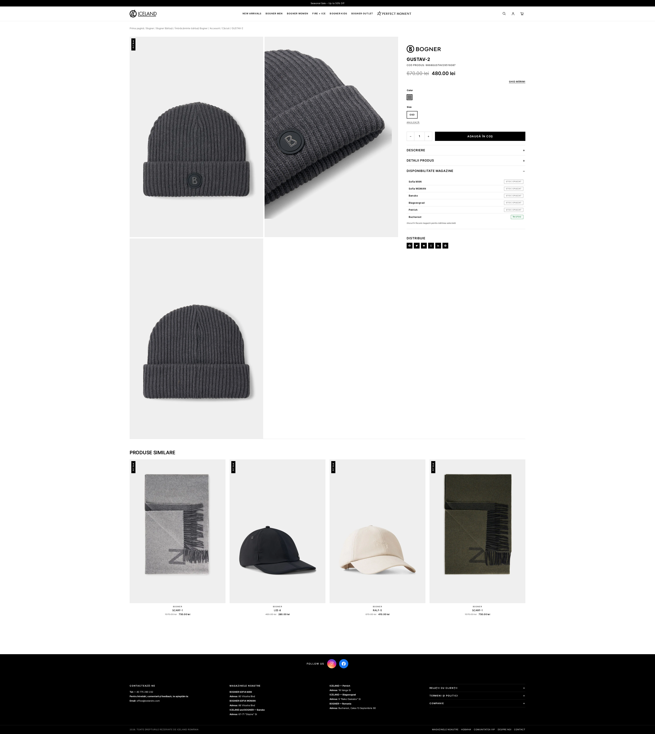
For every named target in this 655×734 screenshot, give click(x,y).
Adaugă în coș (480, 136)
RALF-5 (377, 610)
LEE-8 (277, 610)
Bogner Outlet (362, 13)
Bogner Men (274, 13)
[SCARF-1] (177, 531)
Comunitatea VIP (484, 729)
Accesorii (215, 28)
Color (410, 90)
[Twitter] (417, 246)
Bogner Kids (338, 13)
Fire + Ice (319, 13)
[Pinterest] (445, 246)
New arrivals (252, 13)
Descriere (416, 150)
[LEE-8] (277, 531)
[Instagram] (331, 663)
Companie (437, 703)
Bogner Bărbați (164, 28)
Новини (466, 729)
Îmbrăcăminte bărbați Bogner (191, 28)
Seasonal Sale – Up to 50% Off (328, 3)
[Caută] (504, 13)
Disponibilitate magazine (430, 171)
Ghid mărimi (517, 81)
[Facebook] (409, 246)
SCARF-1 (177, 610)
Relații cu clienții (444, 688)
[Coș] (522, 13)
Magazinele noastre (445, 729)
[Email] (424, 246)
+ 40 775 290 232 (143, 692)
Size (409, 107)
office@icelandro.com (148, 700)
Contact (519, 729)
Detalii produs (420, 160)
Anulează (413, 122)
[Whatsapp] (431, 246)
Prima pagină (137, 28)
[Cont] (513, 13)
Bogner (150, 28)
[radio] (409, 97)
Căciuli (225, 28)
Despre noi (505, 729)
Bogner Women (297, 13)
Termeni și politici (444, 695)
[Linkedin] (438, 246)
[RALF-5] (377, 531)
